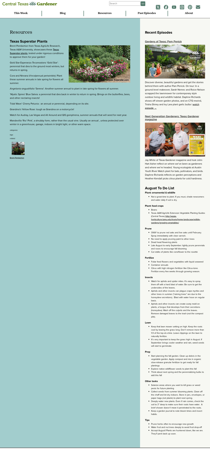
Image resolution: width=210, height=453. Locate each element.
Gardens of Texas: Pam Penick (163, 41)
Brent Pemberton (17, 157)
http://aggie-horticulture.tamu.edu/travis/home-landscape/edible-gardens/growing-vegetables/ (175, 219)
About (189, 13)
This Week (21, 13)
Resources (105, 13)
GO (143, 3)
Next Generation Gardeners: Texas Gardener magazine (172, 117)
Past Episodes (147, 13)
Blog (63, 13)
